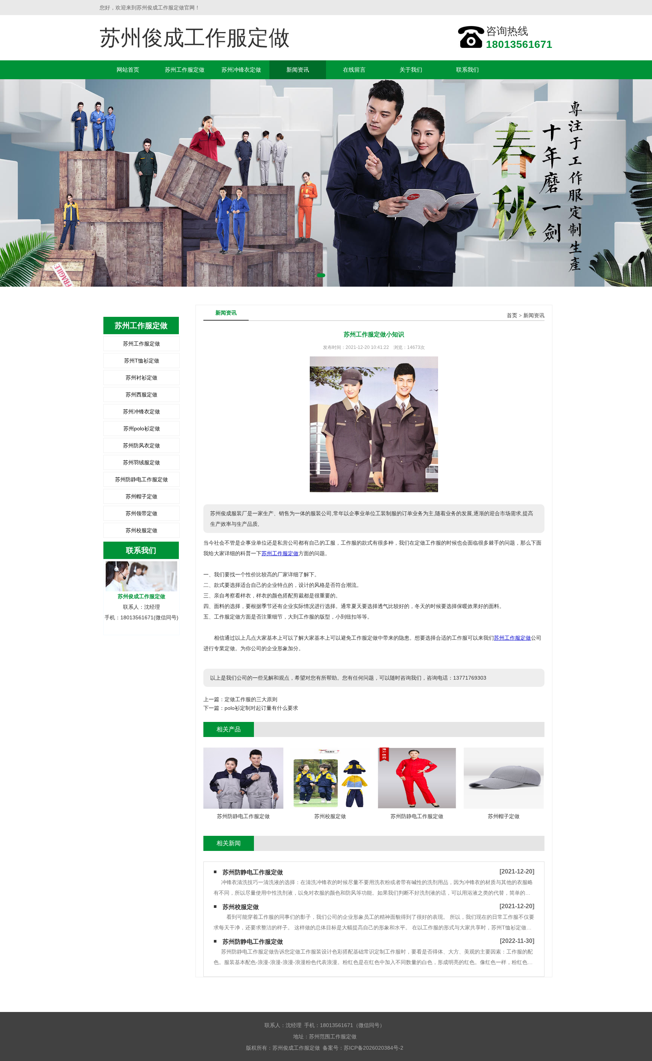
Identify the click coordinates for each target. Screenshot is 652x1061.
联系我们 (467, 69)
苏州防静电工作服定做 (141, 479)
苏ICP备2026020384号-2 (373, 1048)
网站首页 (128, 69)
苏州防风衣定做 (141, 445)
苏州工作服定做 (185, 69)
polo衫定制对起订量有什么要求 (261, 708)
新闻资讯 (297, 69)
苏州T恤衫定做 (141, 361)
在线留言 (354, 69)
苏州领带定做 (141, 513)
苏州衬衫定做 (141, 378)
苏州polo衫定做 (141, 428)
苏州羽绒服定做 (141, 462)
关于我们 (411, 69)
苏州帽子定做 (141, 496)
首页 (512, 315)
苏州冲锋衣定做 (241, 69)
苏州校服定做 (141, 530)
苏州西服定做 (141, 395)
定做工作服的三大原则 (251, 699)
